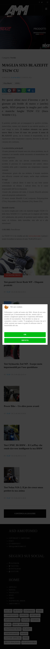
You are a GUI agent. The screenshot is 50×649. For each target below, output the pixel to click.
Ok (25, 334)
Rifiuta (25, 340)
